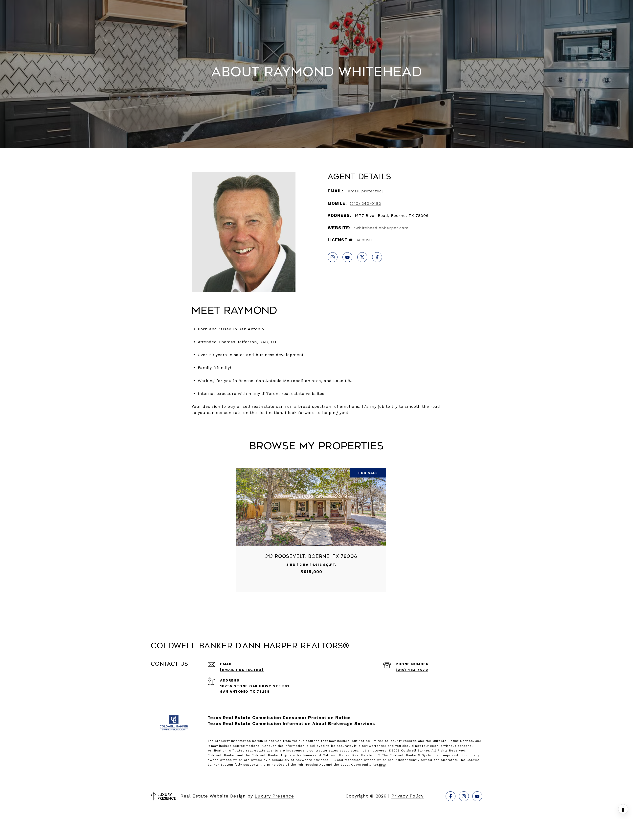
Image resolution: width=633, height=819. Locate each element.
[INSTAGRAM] (333, 257)
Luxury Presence (274, 795)
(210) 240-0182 (365, 203)
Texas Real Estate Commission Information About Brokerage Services (291, 723)
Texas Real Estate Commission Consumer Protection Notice (279, 717)
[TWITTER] (362, 257)
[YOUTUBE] (347, 257)
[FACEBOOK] (377, 257)
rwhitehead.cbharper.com (381, 228)
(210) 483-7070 (412, 670)
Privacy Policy (407, 795)
